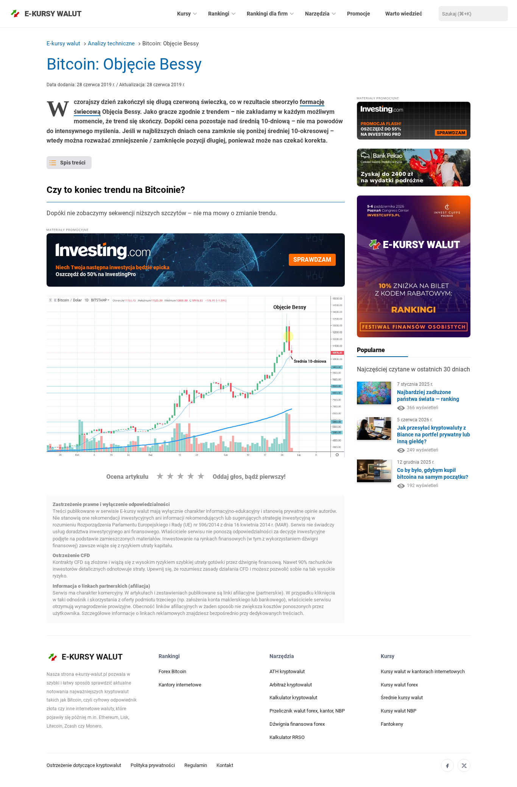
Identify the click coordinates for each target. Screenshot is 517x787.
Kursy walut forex (399, 685)
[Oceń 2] (170, 476)
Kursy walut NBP (398, 711)
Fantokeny (392, 724)
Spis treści (73, 163)
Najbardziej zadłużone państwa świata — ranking (428, 396)
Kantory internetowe (180, 685)
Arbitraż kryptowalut (290, 685)
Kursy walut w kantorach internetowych (423, 671)
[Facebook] (447, 765)
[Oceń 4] (191, 476)
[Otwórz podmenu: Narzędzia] (334, 13)
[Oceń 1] (160, 476)
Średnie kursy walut (402, 697)
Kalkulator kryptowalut (293, 697)
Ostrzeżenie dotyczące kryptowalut (84, 765)
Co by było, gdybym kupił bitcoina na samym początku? (432, 473)
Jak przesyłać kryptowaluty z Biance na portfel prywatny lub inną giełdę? (433, 434)
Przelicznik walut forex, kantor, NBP (307, 711)
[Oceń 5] (201, 476)
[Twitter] (464, 765)
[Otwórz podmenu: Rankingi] (233, 13)
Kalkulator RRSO (287, 737)
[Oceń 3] (180, 476)
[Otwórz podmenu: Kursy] (195, 13)
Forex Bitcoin (172, 671)
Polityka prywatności (153, 765)
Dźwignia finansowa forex (297, 724)
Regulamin (195, 765)
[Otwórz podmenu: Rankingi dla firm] (292, 13)
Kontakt (224, 765)
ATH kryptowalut (287, 671)
